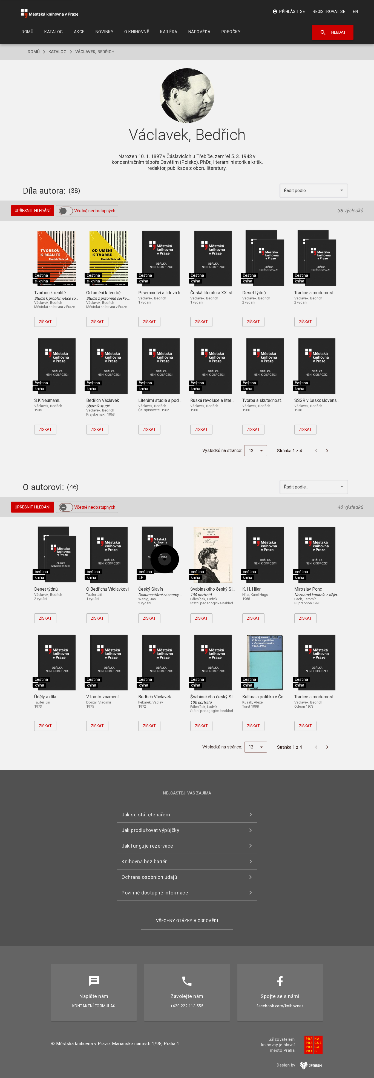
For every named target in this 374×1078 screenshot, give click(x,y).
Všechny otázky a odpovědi (187, 920)
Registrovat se (329, 11)
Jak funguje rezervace (147, 846)
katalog (57, 51)
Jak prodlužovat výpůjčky (150, 830)
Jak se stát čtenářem (146, 814)
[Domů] (49, 13)
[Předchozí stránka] (316, 450)
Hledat (333, 32)
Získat (45, 322)
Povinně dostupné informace (155, 893)
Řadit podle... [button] (296, 190)
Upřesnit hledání (32, 210)
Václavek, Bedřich (94, 51)
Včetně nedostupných (94, 210)
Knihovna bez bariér (144, 861)
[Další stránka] (327, 450)
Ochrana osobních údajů (149, 877)
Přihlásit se (288, 11)
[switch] (66, 211)
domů (34, 51)
